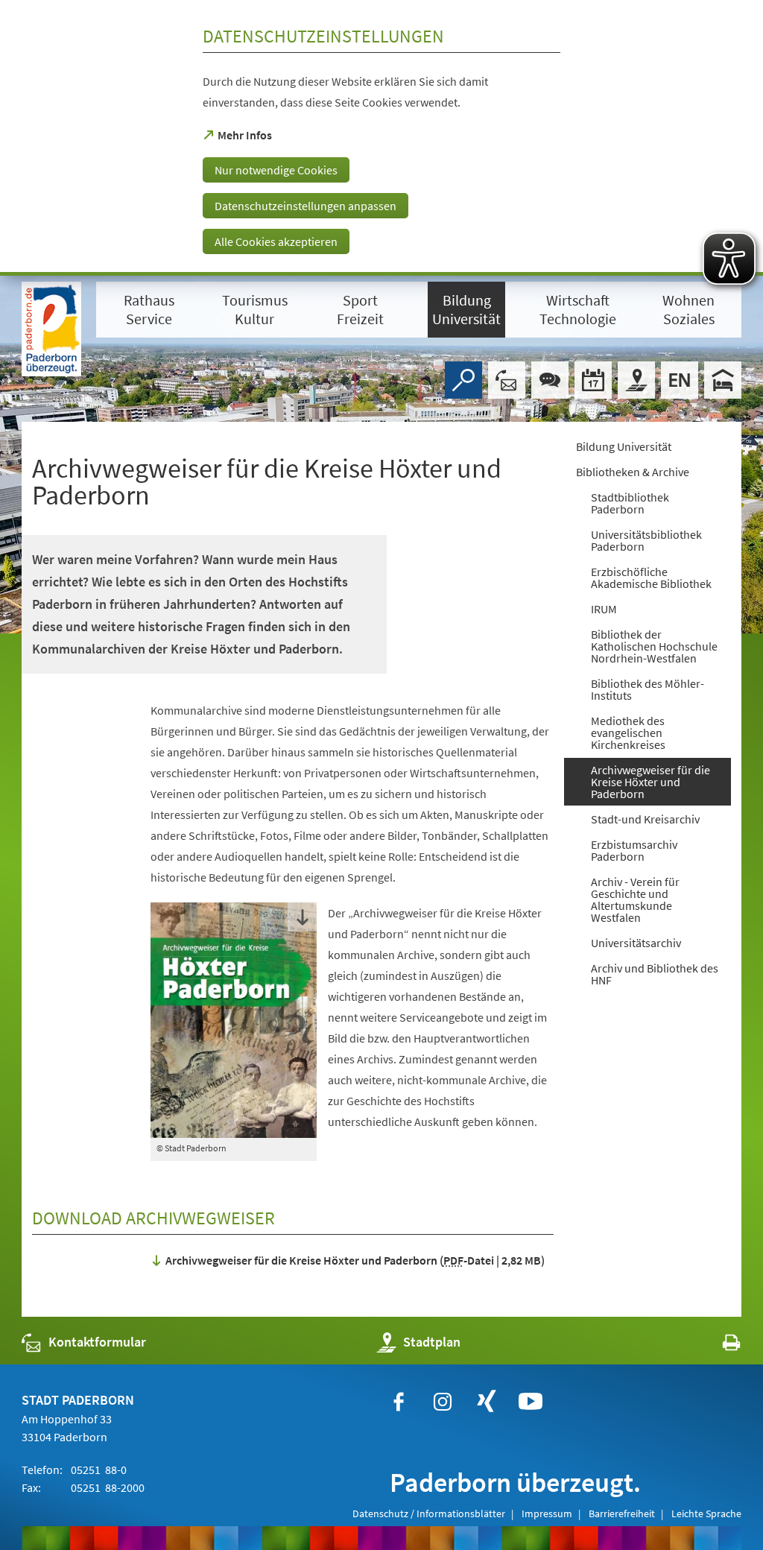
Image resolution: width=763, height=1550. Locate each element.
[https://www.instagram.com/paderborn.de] (443, 1402)
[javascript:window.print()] (717, 1345)
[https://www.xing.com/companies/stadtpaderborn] (486, 1402)
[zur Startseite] (51, 329)
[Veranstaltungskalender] (593, 380)
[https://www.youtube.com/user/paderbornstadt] (530, 1402)
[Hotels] (722, 380)
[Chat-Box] (550, 380)
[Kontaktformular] (506, 380)
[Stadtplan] (636, 380)
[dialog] (381, 138)
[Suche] (463, 380)
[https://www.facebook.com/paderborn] (399, 1402)
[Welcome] (679, 380)
